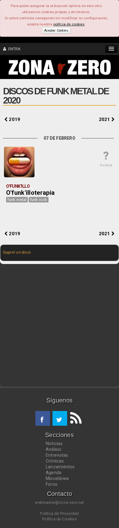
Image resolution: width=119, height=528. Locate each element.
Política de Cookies (59, 519)
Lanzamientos (60, 466)
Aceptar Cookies (56, 30)
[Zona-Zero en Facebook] (42, 418)
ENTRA (13, 49)
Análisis (53, 449)
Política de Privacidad (59, 513)
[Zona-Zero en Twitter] (59, 418)
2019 (14, 119)
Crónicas (55, 460)
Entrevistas (57, 455)
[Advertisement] (59, 325)
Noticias (54, 443)
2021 (105, 119)
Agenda (53, 472)
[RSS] (74, 418)
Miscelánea (57, 478)
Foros (51, 484)
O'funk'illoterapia (30, 192)
